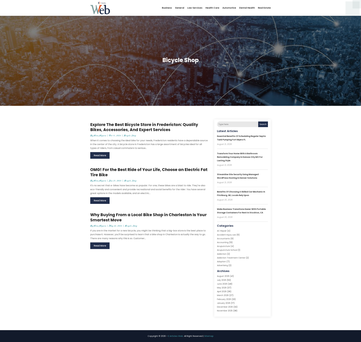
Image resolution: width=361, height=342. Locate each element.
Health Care (212, 7)
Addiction (221, 254)
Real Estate (264, 7)
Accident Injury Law (226, 234)
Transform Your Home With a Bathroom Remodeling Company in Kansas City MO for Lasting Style (240, 157)
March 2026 (223, 295)
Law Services (194, 7)
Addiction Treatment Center (231, 257)
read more (100, 155)
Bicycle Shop (130, 135)
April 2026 (221, 291)
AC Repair (221, 230)
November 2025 (225, 310)
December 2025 (225, 306)
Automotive (229, 7)
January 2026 (223, 303)
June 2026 (222, 283)
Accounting (222, 242)
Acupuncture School (227, 250)
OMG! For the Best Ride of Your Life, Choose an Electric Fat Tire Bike (148, 172)
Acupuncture (223, 246)
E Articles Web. (175, 336)
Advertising (222, 265)
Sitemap (208, 336)
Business (167, 7)
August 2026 (223, 276)
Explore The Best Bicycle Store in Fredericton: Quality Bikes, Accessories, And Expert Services (144, 127)
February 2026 (224, 299)
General (179, 7)
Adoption (221, 261)
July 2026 (221, 280)
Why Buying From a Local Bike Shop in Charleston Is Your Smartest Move (148, 217)
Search (263, 124)
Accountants (223, 238)
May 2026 (221, 287)
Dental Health (247, 7)
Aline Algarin (100, 135)
